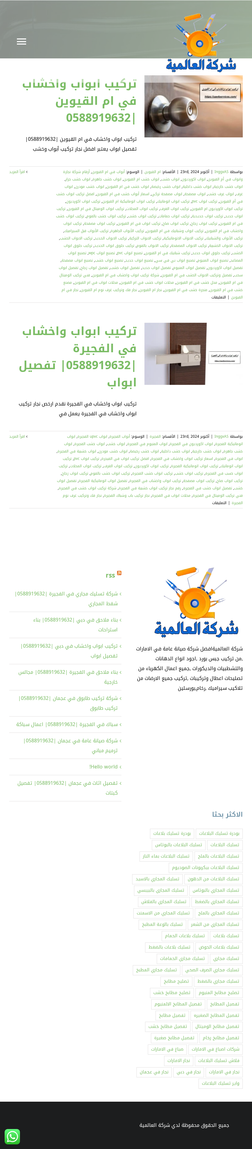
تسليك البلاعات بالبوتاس (178, 845)
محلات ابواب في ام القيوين (96, 282)
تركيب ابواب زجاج (204, 223)
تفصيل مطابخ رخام (221, 1038)
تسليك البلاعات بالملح (218, 856)
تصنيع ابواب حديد (139, 260)
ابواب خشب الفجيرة (89, 443)
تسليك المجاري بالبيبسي (160, 890)
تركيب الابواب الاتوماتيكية (183, 238)
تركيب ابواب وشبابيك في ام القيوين (174, 230)
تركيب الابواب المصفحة (189, 245)
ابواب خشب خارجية (228, 186)
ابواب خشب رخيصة (165, 186)
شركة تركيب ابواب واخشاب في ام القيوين (125, 275)
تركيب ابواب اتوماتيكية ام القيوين (128, 201)
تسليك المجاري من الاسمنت (163, 913)
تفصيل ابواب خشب (125, 267)
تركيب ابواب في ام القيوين (138, 223)
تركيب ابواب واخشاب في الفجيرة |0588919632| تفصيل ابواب (78, 356)
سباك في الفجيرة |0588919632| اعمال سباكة (67, 724)
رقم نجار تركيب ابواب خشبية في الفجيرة (150, 488)
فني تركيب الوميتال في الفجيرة (218, 495)
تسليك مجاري (226, 958)
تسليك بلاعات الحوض (219, 947)
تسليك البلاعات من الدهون (213, 879)
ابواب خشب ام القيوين (141, 179)
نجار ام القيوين (150, 289)
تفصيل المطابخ (224, 1004)
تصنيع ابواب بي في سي (175, 260)
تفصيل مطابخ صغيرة (174, 1038)
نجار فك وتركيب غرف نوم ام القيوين (109, 289)
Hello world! (103, 767)
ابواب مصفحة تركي (167, 194)
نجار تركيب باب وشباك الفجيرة (127, 495)
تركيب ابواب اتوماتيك (173, 201)
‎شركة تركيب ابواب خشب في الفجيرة (87, 488)
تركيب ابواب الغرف (174, 208)
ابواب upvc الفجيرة (92, 436)
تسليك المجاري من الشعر (215, 924)
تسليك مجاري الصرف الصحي (212, 970)
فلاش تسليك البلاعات (218, 1060)
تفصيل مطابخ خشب (167, 1026)
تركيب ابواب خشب (142, 216)
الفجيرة (155, 436)
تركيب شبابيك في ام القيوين (167, 253)
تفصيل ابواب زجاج (94, 267)
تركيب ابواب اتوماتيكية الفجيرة (194, 466)
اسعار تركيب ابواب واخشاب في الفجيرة (182, 458)
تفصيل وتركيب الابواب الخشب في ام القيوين (196, 275)
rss (110, 575)
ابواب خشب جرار (77, 179)
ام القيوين (152, 171)
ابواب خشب (170, 179)
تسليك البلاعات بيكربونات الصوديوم (205, 867)
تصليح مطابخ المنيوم (219, 993)
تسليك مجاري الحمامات (182, 958)
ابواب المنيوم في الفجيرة (147, 443)
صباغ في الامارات (167, 1049)
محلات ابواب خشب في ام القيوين (147, 282)
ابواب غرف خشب (221, 194)
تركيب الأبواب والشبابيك (224, 238)
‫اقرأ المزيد (17, 171)
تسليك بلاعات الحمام (185, 936)
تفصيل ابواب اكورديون (225, 267)
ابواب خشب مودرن (89, 186)
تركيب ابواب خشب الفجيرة (152, 473)
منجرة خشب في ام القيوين (185, 289)
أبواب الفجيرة (119, 436)
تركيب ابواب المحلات (142, 208)
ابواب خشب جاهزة (107, 179)
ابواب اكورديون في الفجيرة (191, 443)
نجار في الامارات (224, 1072)
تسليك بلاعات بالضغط (169, 947)
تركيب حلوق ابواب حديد (211, 253)
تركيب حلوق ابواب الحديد (114, 245)
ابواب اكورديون (194, 179)
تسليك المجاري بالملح (218, 913)
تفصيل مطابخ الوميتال (217, 1026)
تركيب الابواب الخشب (76, 238)
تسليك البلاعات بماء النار (166, 856)
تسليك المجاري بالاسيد (157, 879)
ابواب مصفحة (195, 194)
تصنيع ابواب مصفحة (77, 260)
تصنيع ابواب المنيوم (212, 260)
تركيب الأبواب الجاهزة (127, 230)
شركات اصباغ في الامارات (215, 1049)
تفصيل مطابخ (172, 1015)
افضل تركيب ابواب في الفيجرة (125, 458)
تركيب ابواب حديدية (207, 216)
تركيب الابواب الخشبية (226, 245)
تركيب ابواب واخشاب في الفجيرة (155, 480)
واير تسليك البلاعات (220, 1083)
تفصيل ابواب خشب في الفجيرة (207, 488)
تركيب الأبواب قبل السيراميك (86, 230)
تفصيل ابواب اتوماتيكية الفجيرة (103, 480)
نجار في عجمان (154, 1072)
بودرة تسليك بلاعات (172, 833)
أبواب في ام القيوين (108, 171)
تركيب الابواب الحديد (111, 238)
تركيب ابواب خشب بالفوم (106, 216)
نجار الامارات (178, 1060)
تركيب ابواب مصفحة (99, 223)
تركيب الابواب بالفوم (152, 245)
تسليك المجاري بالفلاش (164, 902)
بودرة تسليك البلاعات (219, 833)
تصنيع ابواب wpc (102, 253)
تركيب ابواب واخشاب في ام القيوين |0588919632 (79, 101)
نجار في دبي (189, 1072)
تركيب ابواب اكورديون (83, 201)
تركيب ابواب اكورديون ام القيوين (217, 208)
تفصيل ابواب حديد (156, 267)
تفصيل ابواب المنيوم (189, 267)
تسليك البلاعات (225, 845)
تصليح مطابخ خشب (172, 993)
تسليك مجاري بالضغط (218, 981)
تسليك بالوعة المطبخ (162, 924)
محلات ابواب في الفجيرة (171, 495)
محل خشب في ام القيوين (196, 282)
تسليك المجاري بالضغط (217, 902)
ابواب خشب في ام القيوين (127, 186)
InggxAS (222, 171)
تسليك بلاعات (226, 936)
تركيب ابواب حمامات (174, 216)
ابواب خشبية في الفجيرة (76, 451)
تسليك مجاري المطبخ (156, 970)
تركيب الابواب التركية (145, 238)
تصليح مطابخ (176, 981)
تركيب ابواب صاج (176, 223)
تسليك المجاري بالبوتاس (216, 890)
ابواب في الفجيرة (229, 458)
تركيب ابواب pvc (204, 201)
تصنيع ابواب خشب (109, 260)
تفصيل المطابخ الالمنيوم (178, 1004)
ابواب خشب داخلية (197, 186)
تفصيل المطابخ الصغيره (216, 1015)
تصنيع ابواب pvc (130, 253)
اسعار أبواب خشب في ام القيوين (122, 194)
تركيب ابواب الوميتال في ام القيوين (96, 208)
